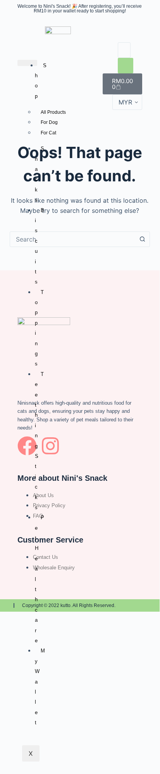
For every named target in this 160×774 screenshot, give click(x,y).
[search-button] (125, 65)
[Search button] (142, 239)
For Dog (49, 122)
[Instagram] (50, 446)
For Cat (48, 133)
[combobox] (72, 239)
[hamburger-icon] (27, 63)
